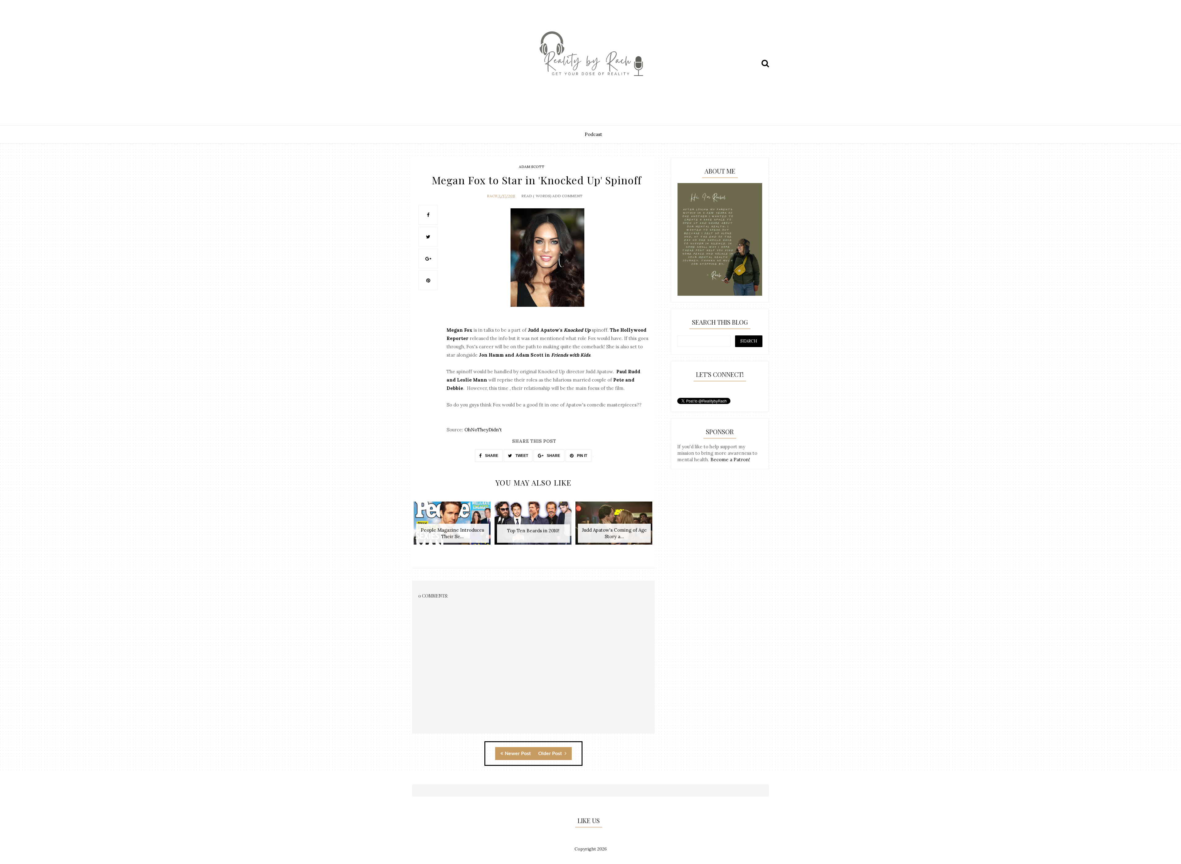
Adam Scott (531, 166)
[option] (452, 526)
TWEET (521, 456)
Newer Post (518, 753)
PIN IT (581, 456)
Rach (492, 196)
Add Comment (567, 196)
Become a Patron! (730, 459)
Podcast (593, 134)
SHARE (491, 456)
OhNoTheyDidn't (483, 430)
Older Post (550, 753)
